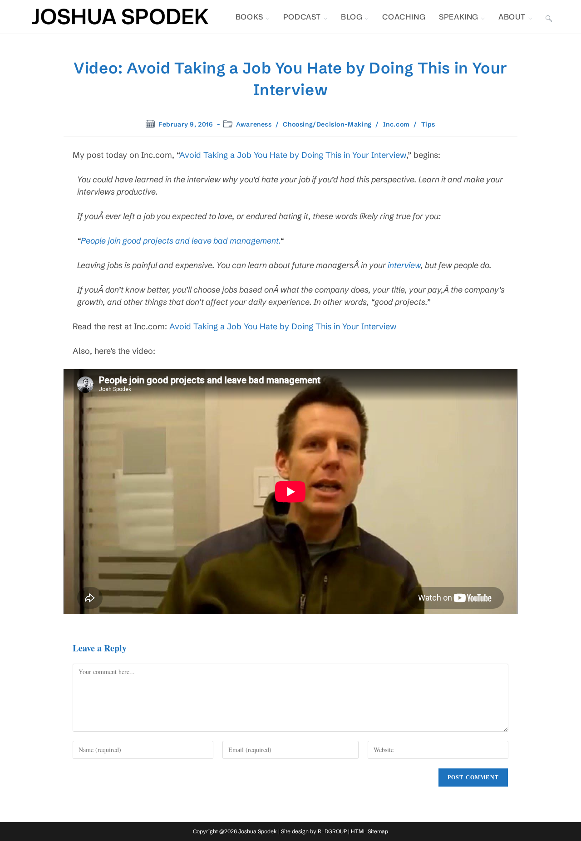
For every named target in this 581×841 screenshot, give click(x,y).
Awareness (253, 124)
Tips (428, 124)
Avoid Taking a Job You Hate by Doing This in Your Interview (292, 155)
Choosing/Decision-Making (327, 124)
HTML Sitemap (369, 831)
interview (404, 265)
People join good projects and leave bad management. (180, 240)
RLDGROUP (332, 831)
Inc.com (396, 124)
